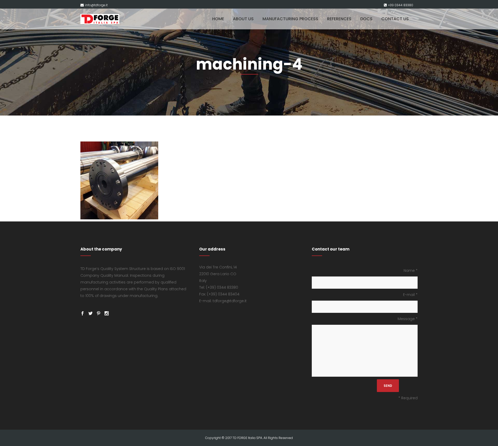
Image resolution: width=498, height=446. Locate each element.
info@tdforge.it (96, 5)
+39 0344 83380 (400, 5)
